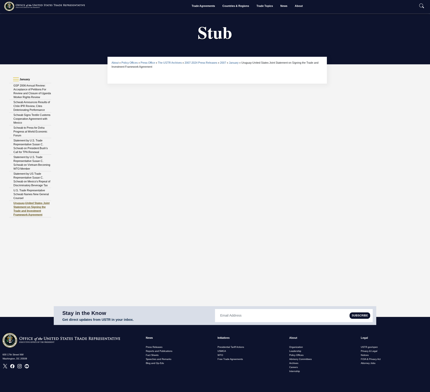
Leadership (295, 351)
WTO (220, 355)
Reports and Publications (159, 351)
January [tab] (24, 79)
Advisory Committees (300, 359)
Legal (364, 337)
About (299, 6)
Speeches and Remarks (158, 359)
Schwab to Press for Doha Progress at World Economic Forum (30, 131)
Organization (296, 347)
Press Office (148, 62)
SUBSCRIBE (360, 315)
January (234, 62)
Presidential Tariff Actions (231, 347)
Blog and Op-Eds (155, 363)
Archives (293, 363)
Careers (293, 367)
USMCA (222, 351)
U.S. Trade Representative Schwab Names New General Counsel (31, 194)
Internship (294, 371)
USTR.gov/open (369, 347)
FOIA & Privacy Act (371, 359)
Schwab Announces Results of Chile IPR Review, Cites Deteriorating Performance (31, 106)
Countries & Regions (235, 6)
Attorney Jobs (368, 363)
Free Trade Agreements (230, 359)
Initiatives (224, 337)
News (283, 6)
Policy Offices (129, 62)
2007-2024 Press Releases (201, 62)
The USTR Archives (170, 62)
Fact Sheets (152, 355)
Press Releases (154, 347)
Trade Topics (264, 6)
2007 (223, 62)
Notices (365, 355)
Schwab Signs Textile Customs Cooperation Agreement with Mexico (31, 119)
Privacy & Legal (369, 351)
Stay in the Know (84, 313)
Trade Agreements (203, 6)
